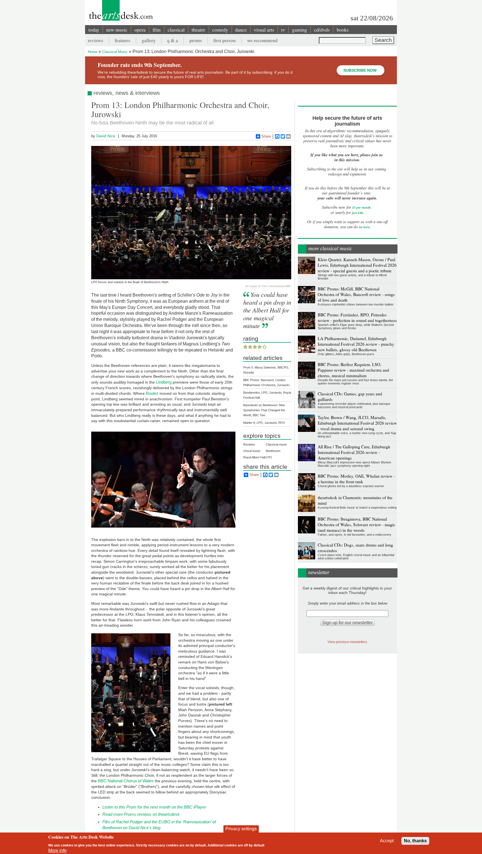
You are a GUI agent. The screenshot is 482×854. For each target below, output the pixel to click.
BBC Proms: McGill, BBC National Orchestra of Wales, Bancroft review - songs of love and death (356, 294)
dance (241, 29)
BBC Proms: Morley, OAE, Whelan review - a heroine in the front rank (356, 478)
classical (176, 29)
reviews (95, 40)
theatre (198, 29)
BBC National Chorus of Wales (126, 780)
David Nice (105, 136)
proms (195, 40)
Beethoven (273, 451)
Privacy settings (241, 828)
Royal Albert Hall (254, 457)
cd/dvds (322, 29)
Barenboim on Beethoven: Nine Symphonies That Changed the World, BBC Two (264, 410)
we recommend (262, 40)
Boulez (152, 393)
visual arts (264, 29)
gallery (149, 40)
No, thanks (415, 840)
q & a (172, 40)
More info (57, 850)
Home (92, 52)
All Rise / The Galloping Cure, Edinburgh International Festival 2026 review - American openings (354, 452)
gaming (299, 29)
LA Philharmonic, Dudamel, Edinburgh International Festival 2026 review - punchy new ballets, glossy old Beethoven (356, 344)
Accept (387, 840)
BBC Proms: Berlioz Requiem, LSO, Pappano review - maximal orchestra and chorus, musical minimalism (353, 370)
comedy (220, 29)
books (343, 29)
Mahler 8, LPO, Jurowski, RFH (264, 422)
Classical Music (115, 52)
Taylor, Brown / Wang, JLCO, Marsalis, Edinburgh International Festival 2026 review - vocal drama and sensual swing (357, 423)
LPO (269, 457)
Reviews (249, 444)
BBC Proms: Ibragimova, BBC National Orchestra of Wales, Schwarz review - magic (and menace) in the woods (356, 524)
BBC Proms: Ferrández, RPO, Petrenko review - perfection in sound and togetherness (357, 317)
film (157, 29)
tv (283, 29)
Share (266, 136)
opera (140, 29)
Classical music (276, 444)
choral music (252, 451)
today (93, 29)
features (122, 40)
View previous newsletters (347, 642)
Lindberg (164, 382)
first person (224, 40)
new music (116, 29)
